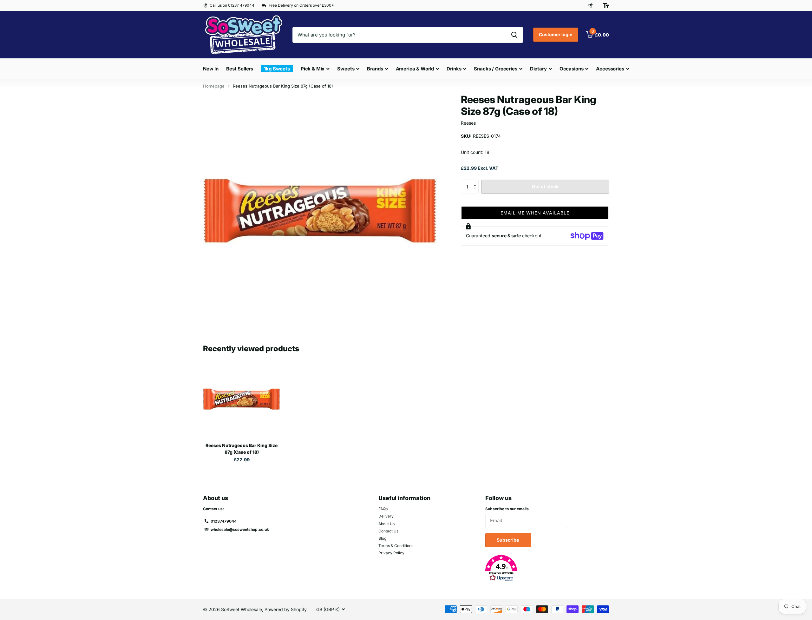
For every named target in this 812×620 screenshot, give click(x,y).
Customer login (556, 34)
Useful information (404, 498)
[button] (476, 181)
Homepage (214, 86)
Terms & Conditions (395, 545)
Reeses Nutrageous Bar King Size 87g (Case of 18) (242, 449)
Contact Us (388, 531)
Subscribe (508, 540)
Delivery (386, 516)
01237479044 (224, 521)
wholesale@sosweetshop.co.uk (240, 529)
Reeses (468, 123)
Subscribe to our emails (507, 508)
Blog (382, 538)
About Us (386, 523)
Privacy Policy (391, 553)
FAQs (383, 508)
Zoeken (514, 35)
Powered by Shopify (286, 609)
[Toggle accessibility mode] (606, 5)
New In (211, 69)
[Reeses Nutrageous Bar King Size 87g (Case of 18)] (241, 399)
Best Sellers (239, 69)
